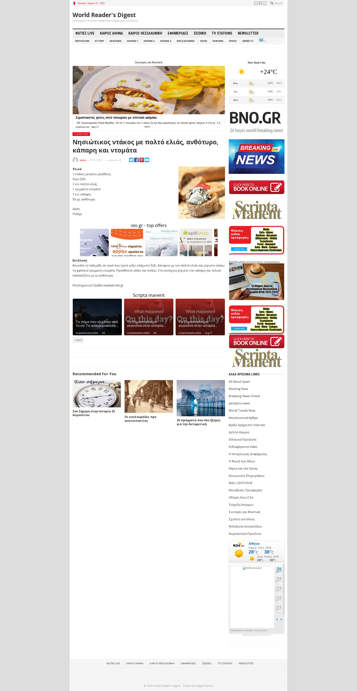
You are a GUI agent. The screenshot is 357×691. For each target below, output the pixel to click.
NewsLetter (248, 33)
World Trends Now (242, 410)
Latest (79, 340)
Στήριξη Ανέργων (241, 505)
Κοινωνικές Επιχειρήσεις (247, 476)
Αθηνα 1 (132, 41)
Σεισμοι (200, 33)
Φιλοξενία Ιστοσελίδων (245, 526)
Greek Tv (247, 41)
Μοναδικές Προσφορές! (245, 490)
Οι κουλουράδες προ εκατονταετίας (140, 419)
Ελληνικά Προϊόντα (242, 439)
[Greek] (262, 41)
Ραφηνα (218, 41)
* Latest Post (81, 134)
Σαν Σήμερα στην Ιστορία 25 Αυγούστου (94, 413)
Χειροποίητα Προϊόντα (245, 534)
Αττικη (99, 41)
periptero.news (239, 403)
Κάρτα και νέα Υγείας (243, 468)
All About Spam (239, 381)
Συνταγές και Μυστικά (244, 512)
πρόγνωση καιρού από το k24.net (256, 635)
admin (83, 160)
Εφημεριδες (178, 33)
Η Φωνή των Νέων (242, 461)
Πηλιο (233, 41)
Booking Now (238, 389)
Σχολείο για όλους (242, 519)
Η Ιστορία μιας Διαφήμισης (248, 454)
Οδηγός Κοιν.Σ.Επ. (241, 497)
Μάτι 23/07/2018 (240, 483)
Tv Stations (222, 33)
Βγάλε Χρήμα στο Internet (247, 425)
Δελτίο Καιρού (239, 432)
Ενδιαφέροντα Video (243, 447)
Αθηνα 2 (149, 41)
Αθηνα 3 (165, 41)
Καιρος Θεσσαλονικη (145, 33)
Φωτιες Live (84, 33)
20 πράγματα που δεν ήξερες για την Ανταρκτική (199, 422)
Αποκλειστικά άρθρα (243, 418)
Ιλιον (203, 41)
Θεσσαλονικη (185, 41)
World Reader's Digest (104, 15)
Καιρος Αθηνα (111, 33)
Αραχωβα (115, 41)
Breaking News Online (244, 396)
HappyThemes (204, 685)
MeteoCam (82, 41)
